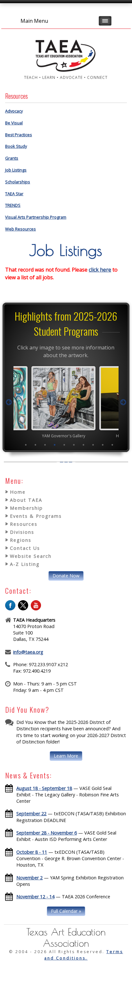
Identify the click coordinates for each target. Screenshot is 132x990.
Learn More (66, 756)
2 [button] (35, 444)
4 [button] (55, 444)
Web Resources (20, 229)
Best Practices (18, 135)
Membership (26, 508)
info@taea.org (28, 652)
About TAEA (26, 500)
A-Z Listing (25, 564)
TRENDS (13, 205)
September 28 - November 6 (46, 833)
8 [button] (93, 444)
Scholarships (17, 182)
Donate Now (66, 576)
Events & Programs (36, 516)
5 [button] (64, 444)
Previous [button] (8, 402)
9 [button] (103, 444)
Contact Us (25, 548)
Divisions (22, 532)
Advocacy (14, 111)
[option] (81, 402)
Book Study (16, 146)
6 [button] (74, 444)
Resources (23, 524)
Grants (11, 158)
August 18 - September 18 (44, 788)
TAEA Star (14, 194)
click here (100, 269)
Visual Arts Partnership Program (35, 217)
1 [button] (26, 444)
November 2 (29, 878)
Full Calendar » (66, 911)
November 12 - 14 (35, 897)
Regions (20, 540)
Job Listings (16, 170)
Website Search (31, 556)
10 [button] (112, 444)
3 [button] (45, 444)
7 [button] (83, 444)
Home (18, 492)
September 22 (31, 813)
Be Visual (14, 123)
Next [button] (123, 402)
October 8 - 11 (31, 852)
